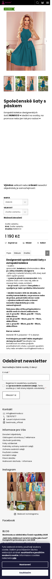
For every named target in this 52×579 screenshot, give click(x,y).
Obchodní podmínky (12, 440)
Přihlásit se (11, 395)
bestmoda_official (14, 422)
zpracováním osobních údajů (22, 385)
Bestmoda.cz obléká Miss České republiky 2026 (25, 535)
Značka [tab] (27, 253)
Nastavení (25, 564)
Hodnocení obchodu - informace (17, 461)
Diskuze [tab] (17, 253)
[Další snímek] (46, 41)
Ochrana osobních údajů (13, 449)
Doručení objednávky (12, 434)
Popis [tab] (9, 253)
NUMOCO (17, 229)
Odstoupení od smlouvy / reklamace (19, 437)
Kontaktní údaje (9, 455)
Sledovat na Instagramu (27, 514)
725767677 (11, 416)
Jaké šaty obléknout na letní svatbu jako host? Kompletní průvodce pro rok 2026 (25, 539)
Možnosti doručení (13, 217)
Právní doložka (9, 458)
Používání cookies (10, 452)
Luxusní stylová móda (15, 419)
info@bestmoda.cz (14, 413)
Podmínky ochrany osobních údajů (18, 446)
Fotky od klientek (10, 443)
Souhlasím (25, 572)
